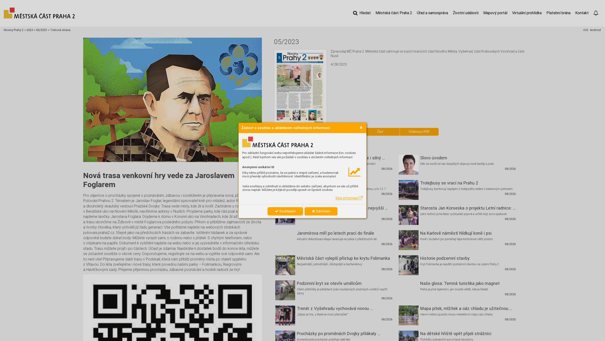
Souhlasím (287, 211)
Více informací (347, 198)
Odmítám (322, 211)
